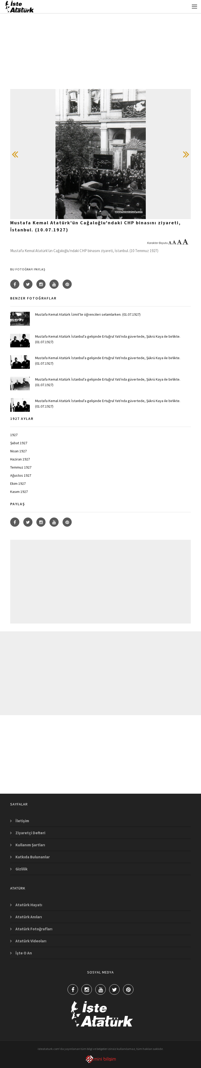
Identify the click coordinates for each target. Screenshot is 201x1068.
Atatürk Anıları (28, 916)
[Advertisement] (100, 52)
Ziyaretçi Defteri (30, 832)
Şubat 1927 (18, 443)
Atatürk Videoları (30, 940)
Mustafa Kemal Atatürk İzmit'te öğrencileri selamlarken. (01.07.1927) (88, 314)
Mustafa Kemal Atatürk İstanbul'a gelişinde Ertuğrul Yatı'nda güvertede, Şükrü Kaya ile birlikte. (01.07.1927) (107, 339)
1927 (14, 434)
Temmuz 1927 (20, 467)
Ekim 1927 (18, 483)
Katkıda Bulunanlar (32, 856)
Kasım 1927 (19, 491)
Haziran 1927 (20, 459)
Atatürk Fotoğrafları (33, 928)
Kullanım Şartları (30, 844)
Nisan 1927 (18, 451)
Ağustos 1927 (20, 475)
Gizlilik (21, 868)
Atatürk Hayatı (28, 904)
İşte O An (23, 952)
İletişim (22, 820)
